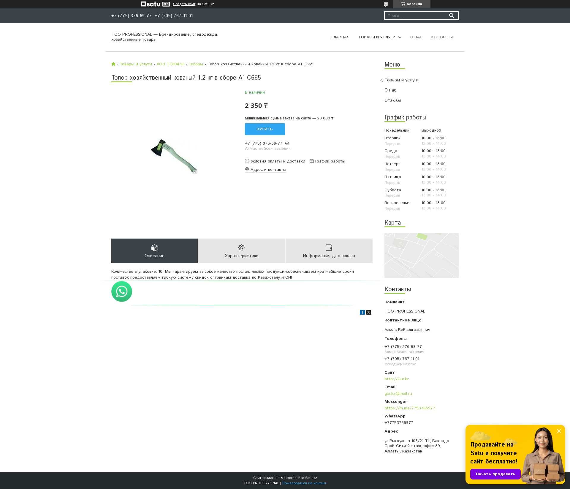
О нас (416, 37)
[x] (368, 313)
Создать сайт (184, 4)
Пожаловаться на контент (304, 483)
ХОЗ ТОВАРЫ (170, 64)
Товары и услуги (376, 37)
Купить (265, 129)
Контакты (442, 37)
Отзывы (392, 100)
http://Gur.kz (396, 379)
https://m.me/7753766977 (409, 408)
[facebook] (362, 313)
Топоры (196, 64)
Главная (340, 37)
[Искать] (451, 15)
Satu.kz (311, 477)
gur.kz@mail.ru (398, 393)
